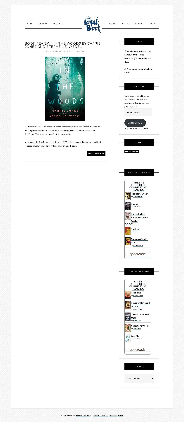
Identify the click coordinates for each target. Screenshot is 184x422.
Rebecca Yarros (138, 295)
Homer (135, 232)
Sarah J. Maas (137, 309)
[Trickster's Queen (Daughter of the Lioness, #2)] (128, 199)
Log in (120, 415)
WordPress (113, 415)
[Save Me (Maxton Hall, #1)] (128, 341)
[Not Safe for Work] (128, 331)
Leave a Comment (75, 51)
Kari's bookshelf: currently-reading (138, 285)
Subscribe (135, 122)
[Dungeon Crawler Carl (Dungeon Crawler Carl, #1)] (128, 244)
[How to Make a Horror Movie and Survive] (128, 219)
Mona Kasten (137, 339)
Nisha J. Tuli (137, 328)
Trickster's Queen (139, 194)
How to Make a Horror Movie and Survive (139, 217)
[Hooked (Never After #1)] (128, 209)
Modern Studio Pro (83, 415)
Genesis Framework (100, 415)
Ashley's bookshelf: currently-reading (138, 186)
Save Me (135, 336)
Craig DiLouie (131, 224)
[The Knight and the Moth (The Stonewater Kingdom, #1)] (128, 320)
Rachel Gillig (137, 320)
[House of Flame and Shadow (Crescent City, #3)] (128, 308)
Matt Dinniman (138, 245)
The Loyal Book (92, 23)
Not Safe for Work (139, 326)
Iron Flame (136, 292)
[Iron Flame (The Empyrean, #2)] (128, 298)
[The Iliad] (128, 234)
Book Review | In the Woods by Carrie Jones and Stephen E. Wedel (62, 45)
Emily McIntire (137, 206)
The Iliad (135, 229)
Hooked (134, 204)
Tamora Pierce (138, 196)
